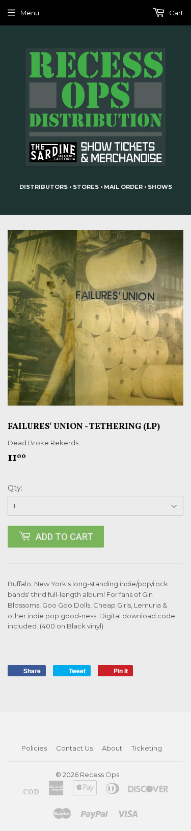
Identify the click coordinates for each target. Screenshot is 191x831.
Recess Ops (99, 774)
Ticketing (146, 748)
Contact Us (74, 748)
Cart (175, 13)
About (112, 748)
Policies (34, 748)
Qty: (15, 488)
